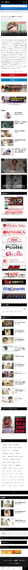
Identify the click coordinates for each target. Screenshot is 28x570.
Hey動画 (3, 285)
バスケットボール (7, 479)
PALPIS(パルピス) (5, 263)
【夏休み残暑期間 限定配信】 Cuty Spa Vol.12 (19, 331)
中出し (11, 468)
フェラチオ (6, 476)
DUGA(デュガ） (5, 271)
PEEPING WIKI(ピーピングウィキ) (18, 11)
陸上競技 (5, 447)
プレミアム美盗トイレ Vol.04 (19, 399)
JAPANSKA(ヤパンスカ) (6, 235)
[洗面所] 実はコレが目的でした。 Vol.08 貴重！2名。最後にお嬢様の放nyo (21, 150)
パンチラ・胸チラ (14, 476)
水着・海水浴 (6, 459)
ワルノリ (16, 468)
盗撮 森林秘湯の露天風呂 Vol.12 (20, 140)
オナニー (16, 8)
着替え (8, 8)
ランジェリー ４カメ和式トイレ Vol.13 (14, 71)
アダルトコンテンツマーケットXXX (8, 242)
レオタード (10, 471)
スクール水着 (14, 482)
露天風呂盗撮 (16, 444)
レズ (4, 471)
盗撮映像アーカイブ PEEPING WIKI (14, 209)
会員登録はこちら (14, 79)
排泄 (12, 20)
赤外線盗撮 (16, 450)
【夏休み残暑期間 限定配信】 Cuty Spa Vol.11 (19, 340)
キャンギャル (21, 482)
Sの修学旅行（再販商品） (20, 356)
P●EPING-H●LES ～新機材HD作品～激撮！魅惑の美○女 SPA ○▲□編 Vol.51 (20, 383)
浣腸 (17, 456)
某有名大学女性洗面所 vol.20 (20, 131)
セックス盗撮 (6, 482)
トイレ (2, 8)
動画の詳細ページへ (14, 75)
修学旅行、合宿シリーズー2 (20, 373)
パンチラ (12, 8)
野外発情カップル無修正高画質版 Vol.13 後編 (21, 122)
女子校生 (5, 465)
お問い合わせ (22, 560)
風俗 (11, 444)
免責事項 (16, 560)
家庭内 (14, 462)
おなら (11, 485)
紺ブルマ (12, 453)
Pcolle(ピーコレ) (5, 249)
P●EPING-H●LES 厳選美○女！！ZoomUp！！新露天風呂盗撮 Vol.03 (20, 349)
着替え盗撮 (15, 20)
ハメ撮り (21, 476)
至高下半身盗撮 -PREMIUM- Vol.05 (19, 113)
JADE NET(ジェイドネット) (7, 278)
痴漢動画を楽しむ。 (6, 542)
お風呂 (5, 8)
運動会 (20, 447)
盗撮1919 (17, 563)
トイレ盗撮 (4, 20)
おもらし (5, 485)
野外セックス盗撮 (13, 447)
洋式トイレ (23, 456)
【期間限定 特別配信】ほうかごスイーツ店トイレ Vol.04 (20, 391)
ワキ (22, 468)
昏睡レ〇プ (20, 459)
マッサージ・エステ (14, 474)
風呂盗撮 (5, 444)
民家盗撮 (13, 459)
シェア (8, 569)
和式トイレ (8, 20)
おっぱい (23, 485)
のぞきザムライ (5, 299)
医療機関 (18, 465)
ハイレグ (14, 479)
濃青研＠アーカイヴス (6, 292)
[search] (25, 6)
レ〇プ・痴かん (18, 471)
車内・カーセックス (7, 450)
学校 (19, 462)
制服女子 (5, 468)
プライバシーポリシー (8, 560)
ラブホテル (6, 474)
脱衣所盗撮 (6, 453)
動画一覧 (8, 11)
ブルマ (22, 474)
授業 (9, 462)
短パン (5, 456)
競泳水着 (18, 453)
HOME (3, 11)
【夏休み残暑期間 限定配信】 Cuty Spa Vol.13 (19, 365)
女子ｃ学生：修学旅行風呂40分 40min (20, 323)
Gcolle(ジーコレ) (5, 256)
